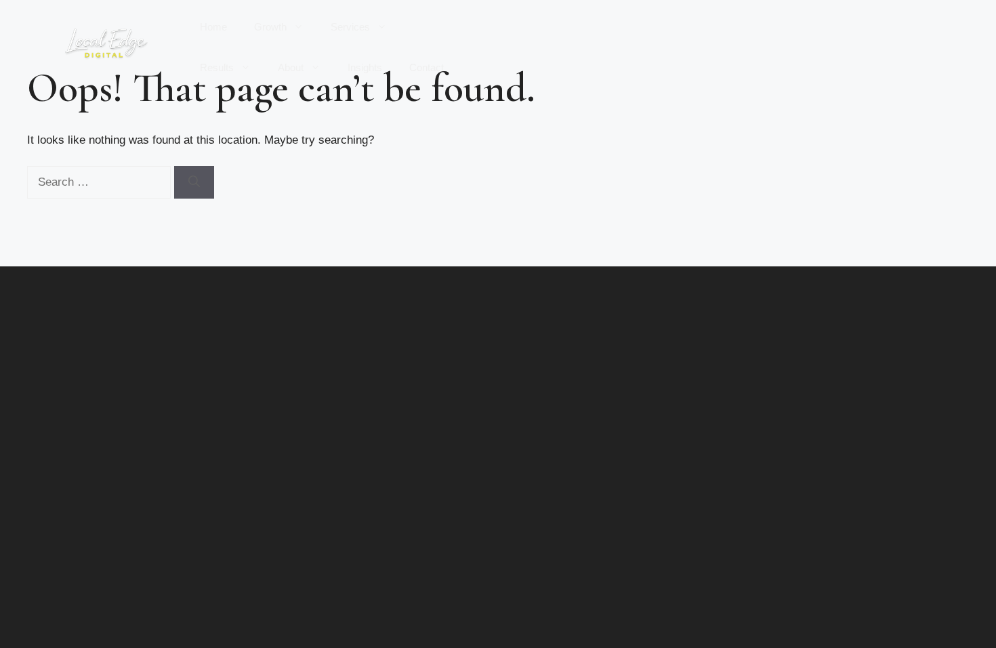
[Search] (194, 182)
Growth (270, 27)
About (291, 67)
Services (350, 27)
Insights (365, 67)
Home (213, 27)
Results (217, 67)
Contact (426, 67)
